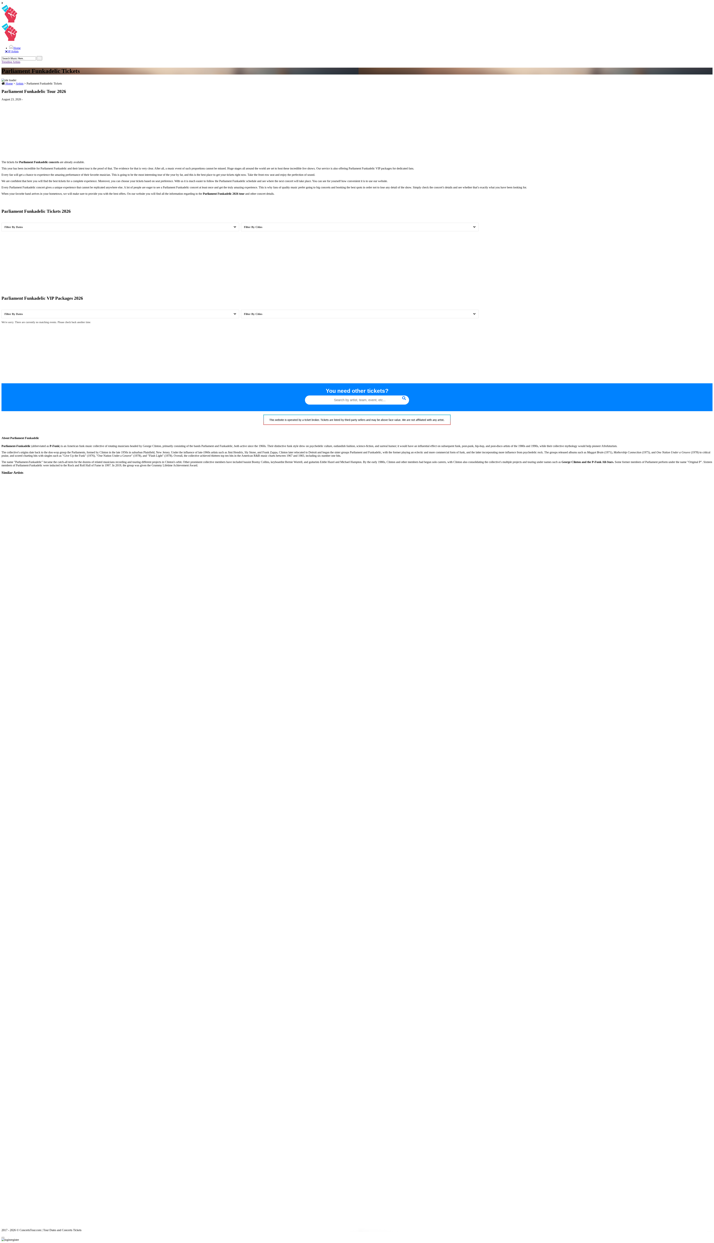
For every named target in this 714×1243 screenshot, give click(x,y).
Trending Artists (10, 62)
